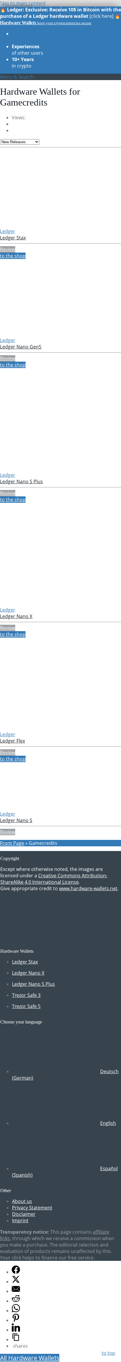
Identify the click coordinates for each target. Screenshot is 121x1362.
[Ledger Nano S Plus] (38, 468)
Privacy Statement (32, 1207)
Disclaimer (24, 1214)
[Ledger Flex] (38, 728)
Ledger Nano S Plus (21, 481)
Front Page (12, 843)
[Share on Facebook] (16, 1272)
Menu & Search (17, 77)
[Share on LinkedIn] (16, 1330)
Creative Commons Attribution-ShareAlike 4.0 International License (53, 878)
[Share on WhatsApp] (16, 1310)
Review (7, 249)
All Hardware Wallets (29, 1358)
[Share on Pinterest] (16, 1320)
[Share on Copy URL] (16, 1339)
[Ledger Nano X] (38, 603)
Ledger (7, 231)
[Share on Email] (16, 1291)
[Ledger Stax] (38, 225)
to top (108, 1353)
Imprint (20, 1220)
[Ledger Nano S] (38, 807)
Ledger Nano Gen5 (20, 346)
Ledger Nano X (16, 616)
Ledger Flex (12, 741)
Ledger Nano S (16, 820)
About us (22, 1201)
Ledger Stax (13, 237)
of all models (27, 36)
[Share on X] (16, 1281)
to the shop (13, 256)
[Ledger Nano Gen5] (38, 334)
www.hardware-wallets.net (88, 888)
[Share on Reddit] (16, 1301)
